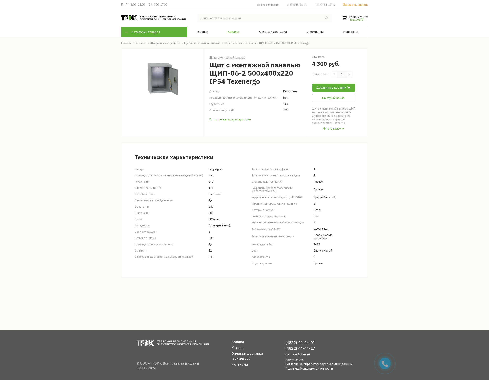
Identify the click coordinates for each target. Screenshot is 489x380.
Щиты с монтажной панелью (227, 57)
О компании (315, 32)
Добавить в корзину (331, 87)
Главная (202, 32)
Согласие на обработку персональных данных (318, 364)
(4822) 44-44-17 (325, 4)
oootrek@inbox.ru (268, 4)
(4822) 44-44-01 (297, 4)
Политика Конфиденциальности (309, 368)
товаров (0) (357, 19)
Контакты (350, 32)
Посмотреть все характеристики (230, 119)
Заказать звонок (355, 4)
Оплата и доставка (273, 32)
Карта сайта (294, 360)
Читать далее (332, 128)
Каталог (234, 32)
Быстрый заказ (333, 98)
